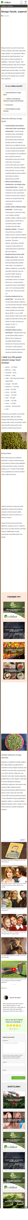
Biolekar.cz (4, 6)
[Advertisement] (14, 31)
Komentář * (5, 1040)
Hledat (21, 3)
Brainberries (14, 889)
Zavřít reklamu (24, 1207)
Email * (4, 1070)
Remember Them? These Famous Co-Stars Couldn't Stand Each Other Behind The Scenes (13, 885)
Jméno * (5, 1062)
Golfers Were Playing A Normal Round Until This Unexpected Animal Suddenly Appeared (13, 980)
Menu (25, 3)
